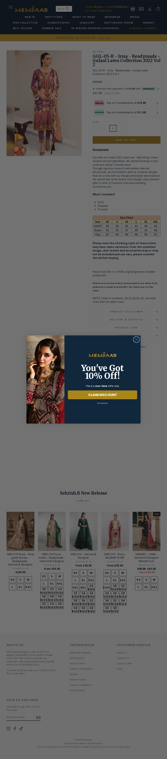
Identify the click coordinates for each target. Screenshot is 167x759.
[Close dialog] (136, 339)
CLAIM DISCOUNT (102, 395)
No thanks (102, 403)
